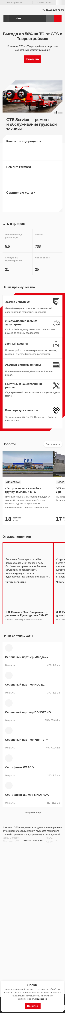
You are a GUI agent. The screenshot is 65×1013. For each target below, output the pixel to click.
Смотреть (32, 59)
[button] (55, 113)
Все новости (53, 444)
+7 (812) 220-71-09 (53, 9)
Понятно (32, 1006)
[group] (28, 488)
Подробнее (41, 999)
